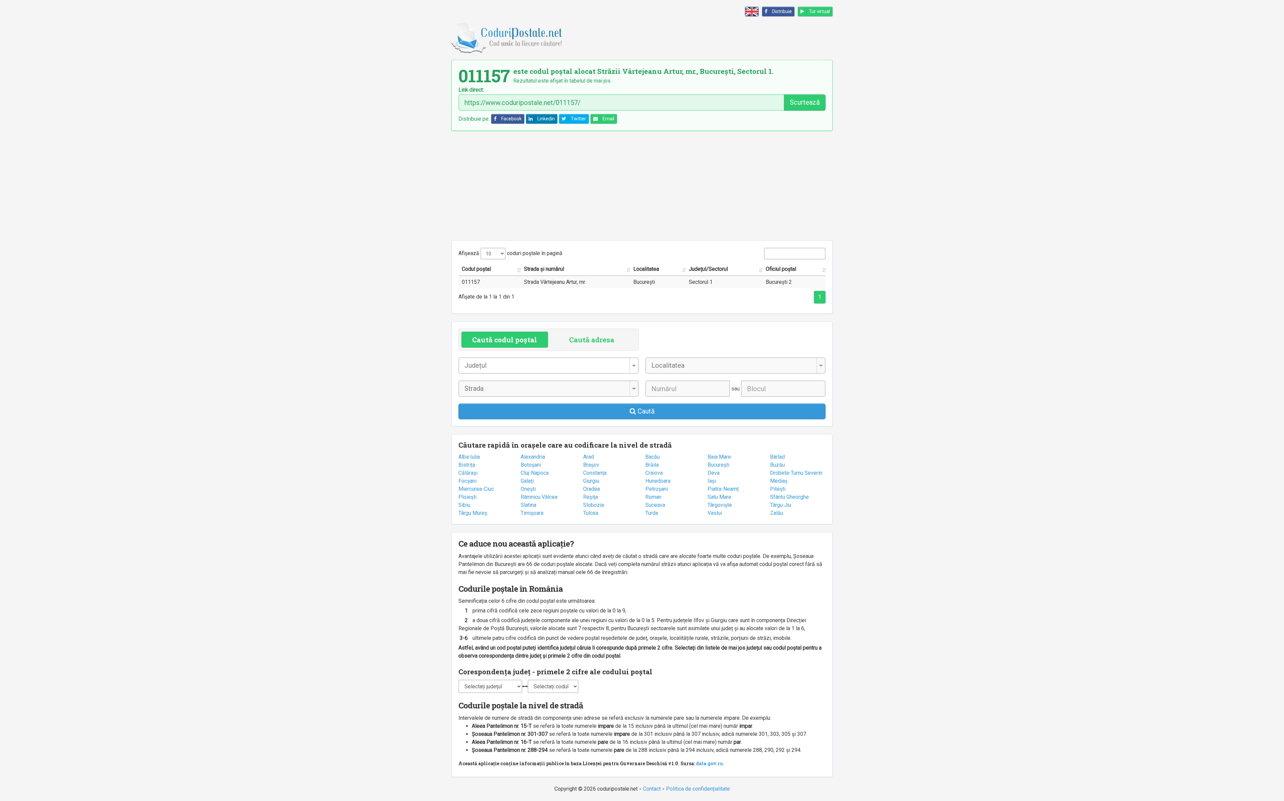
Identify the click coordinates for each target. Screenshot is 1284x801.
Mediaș (778, 481)
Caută (645, 411)
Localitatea (646, 269)
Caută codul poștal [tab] (504, 339)
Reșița (590, 497)
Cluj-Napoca (535, 473)
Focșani (467, 481)
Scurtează (805, 102)
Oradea (591, 489)
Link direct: (471, 90)
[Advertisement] (642, 185)
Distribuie (782, 11)
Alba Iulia (469, 457)
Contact (652, 789)
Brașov (591, 465)
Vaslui (715, 513)
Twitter (578, 118)
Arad (588, 457)
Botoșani (531, 465)
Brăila (652, 465)
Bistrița (466, 465)
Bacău (652, 457)
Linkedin (546, 118)
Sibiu (464, 505)
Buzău (777, 465)
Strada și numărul (544, 269)
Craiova (654, 473)
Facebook (511, 118)
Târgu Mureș (472, 513)
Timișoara (532, 513)
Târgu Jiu (780, 505)
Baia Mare (719, 457)
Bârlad (777, 457)
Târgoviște (720, 505)
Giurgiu (591, 481)
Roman (653, 497)
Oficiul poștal (781, 269)
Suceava (655, 505)
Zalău (776, 513)
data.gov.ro (709, 763)
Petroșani (656, 489)
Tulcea (590, 513)
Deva (714, 473)
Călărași (467, 473)
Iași (712, 481)
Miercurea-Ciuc (476, 489)
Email (608, 118)
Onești (528, 489)
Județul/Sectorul (708, 269)
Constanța (595, 473)
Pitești (777, 489)
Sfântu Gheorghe (789, 497)
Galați (527, 481)
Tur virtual (819, 11)
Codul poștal (476, 269)
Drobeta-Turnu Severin (796, 473)
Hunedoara (657, 481)
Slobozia (593, 505)
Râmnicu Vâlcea (539, 497)
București (718, 465)
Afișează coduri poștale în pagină (510, 253)
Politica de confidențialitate (698, 789)
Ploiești (467, 497)
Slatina (528, 505)
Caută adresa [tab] (591, 339)
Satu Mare (719, 497)
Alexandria (533, 457)
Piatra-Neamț (723, 489)
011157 (471, 282)
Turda (651, 513)
